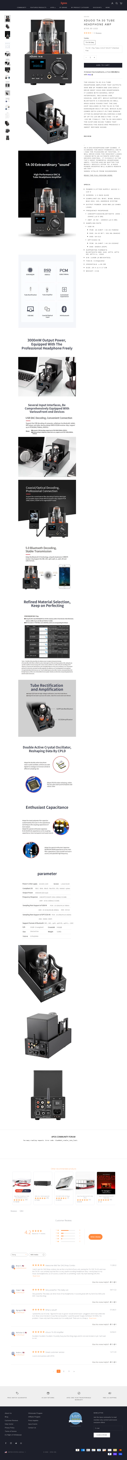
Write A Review (96, 1237)
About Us (8, 1413)
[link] (76, 1420)
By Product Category (80, 7)
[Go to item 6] (7, 62)
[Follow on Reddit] (16, 1443)
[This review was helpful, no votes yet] (110, 1282)
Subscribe (102, 1435)
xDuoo (86, 16)
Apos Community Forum (63, 1136)
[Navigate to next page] (74, 1371)
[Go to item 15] (7, 130)
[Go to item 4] (7, 45)
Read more (36, 1276)
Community (21, 7)
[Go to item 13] (7, 115)
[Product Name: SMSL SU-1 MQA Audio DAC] (42, 1188)
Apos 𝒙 (53, 7)
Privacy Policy (9, 1428)
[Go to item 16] (7, 138)
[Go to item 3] (7, 35)
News (108, 7)
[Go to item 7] (7, 70)
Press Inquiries (33, 1420)
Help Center (9, 1424)
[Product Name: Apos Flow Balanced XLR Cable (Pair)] (85, 1188)
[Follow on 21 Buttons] (21, 1443)
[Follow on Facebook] (6, 1443)
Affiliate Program (34, 1417)
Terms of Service (11, 1431)
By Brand (63, 7)
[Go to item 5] (7, 53)
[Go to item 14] (7, 123)
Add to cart (103, 65)
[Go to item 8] (7, 77)
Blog (6, 1417)
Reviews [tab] (14, 1211)
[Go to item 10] (7, 93)
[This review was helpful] (110, 1302)
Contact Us (32, 1428)
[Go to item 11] (7, 100)
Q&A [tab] (21, 1211)
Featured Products (38, 7)
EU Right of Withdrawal (13, 1435)
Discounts (97, 7)
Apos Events (32, 1424)
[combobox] (19, 1254)
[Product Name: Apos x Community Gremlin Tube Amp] (106, 1188)
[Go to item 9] (7, 85)
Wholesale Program (35, 1413)
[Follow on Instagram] (11, 1443)
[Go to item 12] (7, 108)
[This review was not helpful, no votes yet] (114, 1282)
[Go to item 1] (7, 18)
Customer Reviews (11, 1420)
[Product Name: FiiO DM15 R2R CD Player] (64, 1188)
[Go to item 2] (7, 26)
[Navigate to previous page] (53, 1371)
